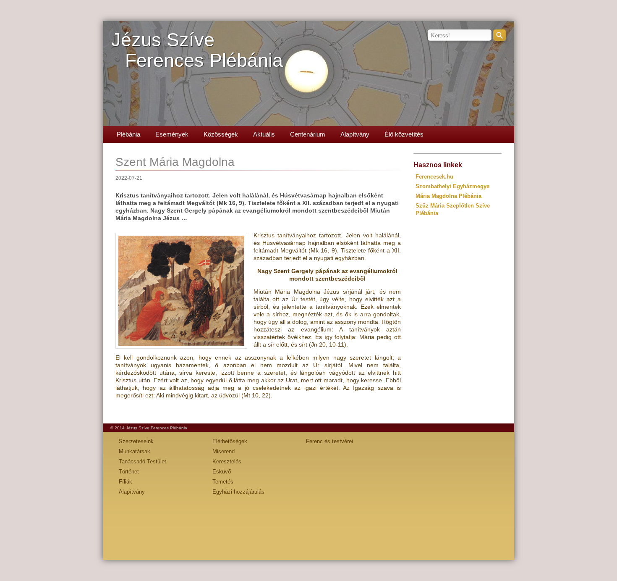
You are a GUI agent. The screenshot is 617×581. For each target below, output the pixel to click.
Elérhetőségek (229, 441)
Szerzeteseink (136, 441)
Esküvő (221, 471)
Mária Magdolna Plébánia (448, 196)
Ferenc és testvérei (329, 441)
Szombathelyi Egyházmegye (452, 186)
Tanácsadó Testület (142, 461)
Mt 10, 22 (256, 395)
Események (171, 134)
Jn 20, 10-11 (327, 344)
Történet (129, 471)
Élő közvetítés (404, 134)
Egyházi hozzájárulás (238, 492)
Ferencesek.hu (434, 177)
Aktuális (264, 134)
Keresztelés (226, 461)
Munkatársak (134, 451)
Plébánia (128, 134)
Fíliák (125, 481)
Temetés (222, 481)
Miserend (223, 451)
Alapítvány (354, 134)
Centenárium (307, 134)
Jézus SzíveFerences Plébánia (197, 50)
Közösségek (221, 134)
